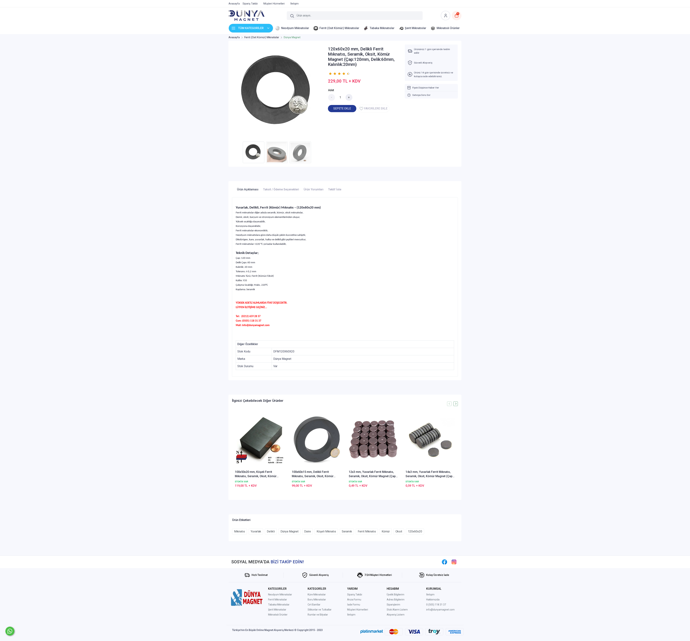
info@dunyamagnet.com (440, 609)
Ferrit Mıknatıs (367, 531)
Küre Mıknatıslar (317, 594)
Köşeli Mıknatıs (326, 531)
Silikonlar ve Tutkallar (320, 609)
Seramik (347, 531)
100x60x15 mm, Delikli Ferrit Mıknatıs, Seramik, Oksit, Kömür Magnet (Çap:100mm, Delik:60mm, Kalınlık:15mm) (314, 474)
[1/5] (330, 73)
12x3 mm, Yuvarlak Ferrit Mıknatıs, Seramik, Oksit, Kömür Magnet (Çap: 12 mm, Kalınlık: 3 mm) (372, 474)
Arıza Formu (354, 599)
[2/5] (332, 73)
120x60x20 (415, 531)
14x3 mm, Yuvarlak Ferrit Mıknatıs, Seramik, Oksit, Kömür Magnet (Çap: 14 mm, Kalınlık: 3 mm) (429, 474)
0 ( (427, 604)
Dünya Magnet (289, 531)
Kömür (386, 531)
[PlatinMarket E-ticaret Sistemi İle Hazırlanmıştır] (371, 631)
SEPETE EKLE (342, 108)
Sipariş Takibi (354, 594)
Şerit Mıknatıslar (277, 609)
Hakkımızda (433, 599)
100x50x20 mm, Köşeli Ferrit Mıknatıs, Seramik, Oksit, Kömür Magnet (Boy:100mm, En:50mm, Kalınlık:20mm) (256, 474)
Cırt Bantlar (314, 604)
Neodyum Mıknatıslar (280, 594)
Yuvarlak (256, 531)
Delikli (271, 531)
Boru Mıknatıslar (317, 599)
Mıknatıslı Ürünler (278, 614)
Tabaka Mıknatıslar (278, 604)
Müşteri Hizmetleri (357, 609)
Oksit (398, 531)
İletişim (351, 614)
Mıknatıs (239, 531)
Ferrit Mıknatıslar (277, 599)
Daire (307, 531)
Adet (331, 90)
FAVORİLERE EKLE (375, 108)
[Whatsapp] (9, 631)
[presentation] (449, 403)
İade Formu (353, 604)
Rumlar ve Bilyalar (318, 614)
